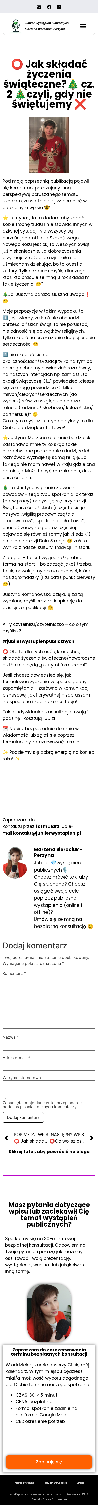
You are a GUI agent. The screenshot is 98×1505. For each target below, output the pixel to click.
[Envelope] (39, 7)
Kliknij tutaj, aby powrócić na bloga (49, 1152)
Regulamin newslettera (56, 1483)
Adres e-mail (16, 1058)
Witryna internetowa (22, 1078)
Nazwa (11, 1037)
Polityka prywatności (25, 1483)
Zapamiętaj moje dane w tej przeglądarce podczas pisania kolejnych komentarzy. (42, 1105)
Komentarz (14, 973)
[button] (83, 26)
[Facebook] (49, 7)
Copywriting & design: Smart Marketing (49, 1499)
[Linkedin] (59, 7)
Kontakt (80, 1483)
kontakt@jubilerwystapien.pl (47, 833)
